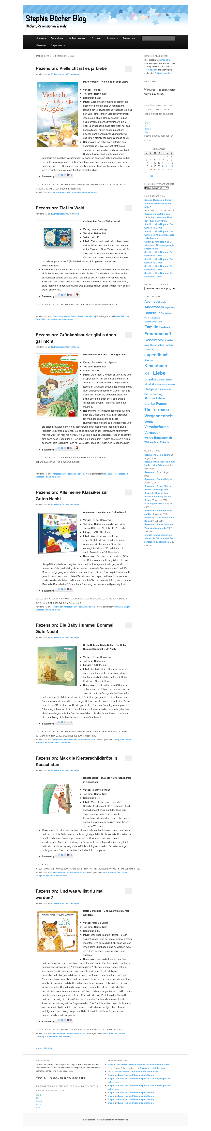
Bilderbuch (153, 312)
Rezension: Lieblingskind (157, 454)
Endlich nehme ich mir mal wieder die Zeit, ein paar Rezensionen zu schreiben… (158, 538)
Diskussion (96, 38)
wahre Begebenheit (158, 437)
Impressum (112, 38)
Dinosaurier (108, 473)
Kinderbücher (70, 316)
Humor (148, 349)
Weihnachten (151, 442)
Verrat (148, 421)
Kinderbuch (155, 365)
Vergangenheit (158, 416)
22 (167, 166)
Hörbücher (58, 606)
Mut (154, 384)
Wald (43, 319)
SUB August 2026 (153, 503)
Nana (147, 199)
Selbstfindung (153, 394)
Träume (121, 1033)
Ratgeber (151, 389)
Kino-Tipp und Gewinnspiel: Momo (136, 1074)
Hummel (40, 742)
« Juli (150, 175)
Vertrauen (152, 432)
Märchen (125, 316)
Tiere (38, 319)
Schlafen (118, 606)
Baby (116, 739)
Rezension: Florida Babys (157, 479)
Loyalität (151, 379)
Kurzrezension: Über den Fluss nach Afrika (136, 1071)
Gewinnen (41, 45)
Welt (38, 875)
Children (167, 313)
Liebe (159, 372)
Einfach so (58, 316)
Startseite (41, 38)
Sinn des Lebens (155, 398)
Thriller (150, 409)
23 (172, 166)
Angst (167, 307)
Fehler (117, 316)
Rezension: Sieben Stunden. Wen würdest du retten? (158, 203)
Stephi (76, 74)
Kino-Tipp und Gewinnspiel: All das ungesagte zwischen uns (159, 235)
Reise (106, 872)
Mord (147, 384)
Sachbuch (165, 389)
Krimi (148, 373)
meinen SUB (164, 59)
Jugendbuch (156, 355)
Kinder (114, 1033)
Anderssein (154, 306)
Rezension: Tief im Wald (60, 208)
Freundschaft (121, 473)
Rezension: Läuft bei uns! (157, 213)
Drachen (148, 318)
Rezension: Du (151, 472)
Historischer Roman (161, 345)
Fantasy (164, 327)
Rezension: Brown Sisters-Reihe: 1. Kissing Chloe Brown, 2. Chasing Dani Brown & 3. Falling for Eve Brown (157, 493)
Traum (124, 872)
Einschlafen (125, 739)
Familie (151, 327)
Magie (169, 379)
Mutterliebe (162, 384)
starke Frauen (155, 403)
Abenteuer (152, 301)
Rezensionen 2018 (61, 192)
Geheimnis (153, 339)
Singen (127, 606)
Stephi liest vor (58, 45)
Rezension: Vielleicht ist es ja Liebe (71, 68)
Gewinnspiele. (163, 73)
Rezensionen (57, 38)
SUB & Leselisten (77, 38)
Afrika (163, 302)
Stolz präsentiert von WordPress (112, 1119)
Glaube (168, 340)
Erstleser (156, 318)
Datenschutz (129, 38)
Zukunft (39, 1036)
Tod (167, 410)
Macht (161, 379)
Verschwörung (156, 426)
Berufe (106, 1033)
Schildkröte (115, 872)
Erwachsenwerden (153, 321)
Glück (146, 345)
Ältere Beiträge (44, 1048)
